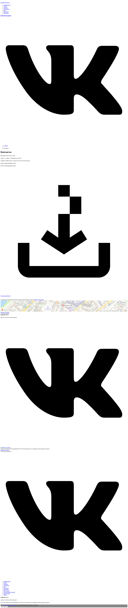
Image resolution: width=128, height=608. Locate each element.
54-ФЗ (5, 6)
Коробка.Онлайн (5, 2)
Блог (5, 10)
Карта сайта (7, 590)
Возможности (7, 5)
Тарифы (6, 7)
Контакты (6, 13)
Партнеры (6, 11)
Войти (5, 595)
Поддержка (6, 9)
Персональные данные (9, 592)
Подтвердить (4, 606)
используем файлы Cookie (9, 605)
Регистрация (7, 593)
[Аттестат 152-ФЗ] (5, 447)
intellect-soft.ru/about (39, 299)
